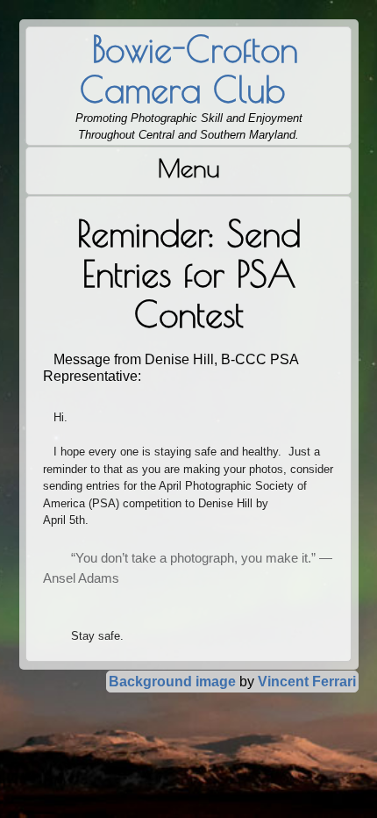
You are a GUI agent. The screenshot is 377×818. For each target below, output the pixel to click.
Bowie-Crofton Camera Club (189, 69)
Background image (172, 681)
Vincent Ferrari (307, 681)
